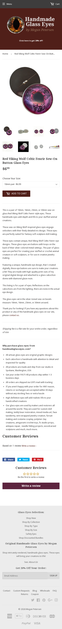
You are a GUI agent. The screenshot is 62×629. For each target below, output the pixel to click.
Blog (35, 590)
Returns (24, 594)
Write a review (28, 446)
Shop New (31, 518)
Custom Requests (21, 590)
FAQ (55, 590)
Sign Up (53, 575)
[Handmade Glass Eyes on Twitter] (32, 600)
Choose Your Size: (11, 178)
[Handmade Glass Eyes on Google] (50, 600)
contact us (14, 315)
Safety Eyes (31, 534)
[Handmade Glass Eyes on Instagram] (56, 600)
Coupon (35, 594)
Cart (57, 4)
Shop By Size (31, 530)
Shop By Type (31, 526)
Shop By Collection (31, 522)
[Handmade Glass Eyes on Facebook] (38, 600)
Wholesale (45, 590)
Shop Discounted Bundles (31, 538)
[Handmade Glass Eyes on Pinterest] (44, 600)
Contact (6, 590)
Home (5, 54)
